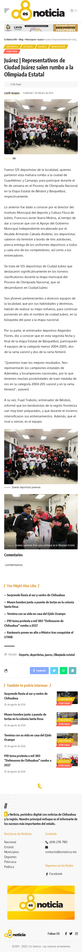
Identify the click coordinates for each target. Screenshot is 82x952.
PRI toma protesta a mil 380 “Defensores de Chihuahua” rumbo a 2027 (27, 760)
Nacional (10, 842)
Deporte (24, 655)
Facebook (55, 874)
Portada (11, 51)
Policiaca (65, 720)
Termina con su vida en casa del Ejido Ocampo (36, 614)
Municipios (58, 46)
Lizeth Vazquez (12, 93)
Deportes (12, 46)
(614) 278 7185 (58, 842)
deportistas (37, 655)
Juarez (42, 46)
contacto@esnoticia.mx (61, 852)
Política (9, 867)
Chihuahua (65, 699)
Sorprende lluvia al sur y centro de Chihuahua (36, 595)
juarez (48, 655)
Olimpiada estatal (64, 655)
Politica (64, 761)
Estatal (28, 46)
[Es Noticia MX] (38, 10)
